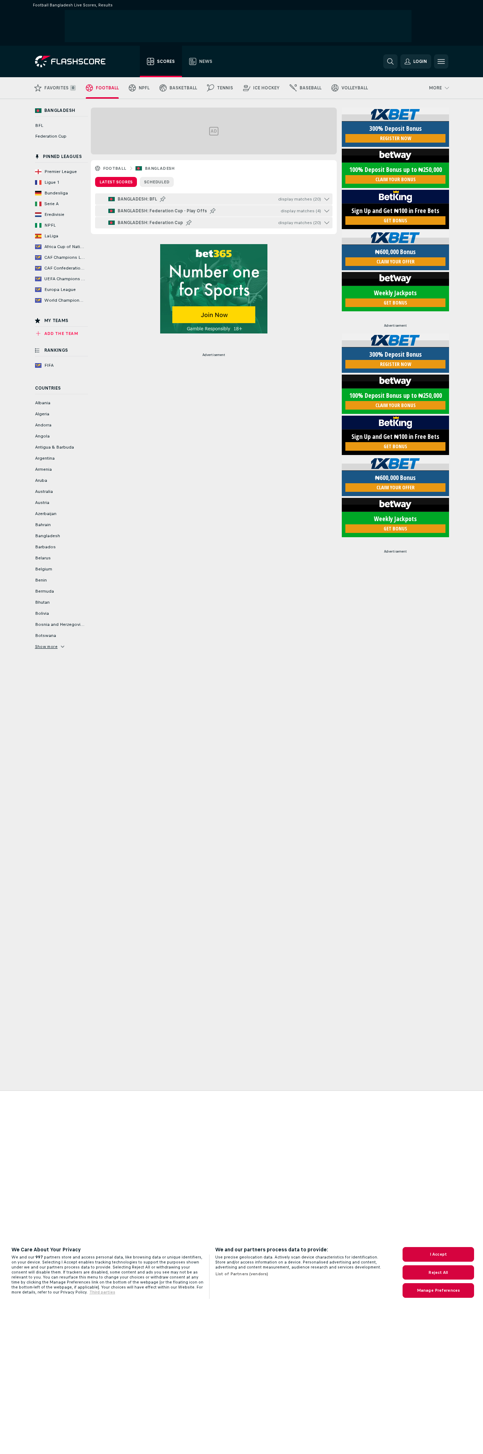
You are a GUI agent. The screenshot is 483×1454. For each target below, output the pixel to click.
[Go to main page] (75, 61)
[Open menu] (441, 61)
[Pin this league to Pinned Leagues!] (162, 199)
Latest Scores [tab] (116, 181)
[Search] (390, 61)
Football (115, 168)
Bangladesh (160, 168)
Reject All (438, 1272)
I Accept (438, 1254)
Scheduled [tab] (156, 181)
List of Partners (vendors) (241, 1273)
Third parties (102, 1292)
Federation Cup (50, 136)
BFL (39, 125)
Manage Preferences (438, 1290)
